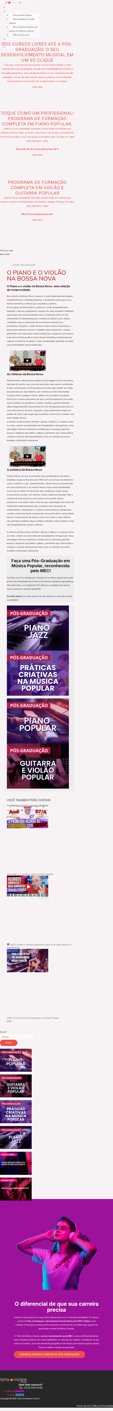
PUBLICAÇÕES (13, 39)
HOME (10, 7)
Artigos (16, 265)
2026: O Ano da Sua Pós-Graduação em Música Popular (33, 1018)
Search (3, 1032)
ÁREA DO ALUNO (14, 47)
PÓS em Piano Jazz (21, 35)
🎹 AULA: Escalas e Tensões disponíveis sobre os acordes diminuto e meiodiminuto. (39, 946)
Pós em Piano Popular (22, 15)
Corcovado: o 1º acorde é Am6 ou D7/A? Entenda (30, 874)
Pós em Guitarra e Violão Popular (21, 21)
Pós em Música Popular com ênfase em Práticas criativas (23, 29)
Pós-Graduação (28, 265)
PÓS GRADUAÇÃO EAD (17, 11)
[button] (45, 11)
